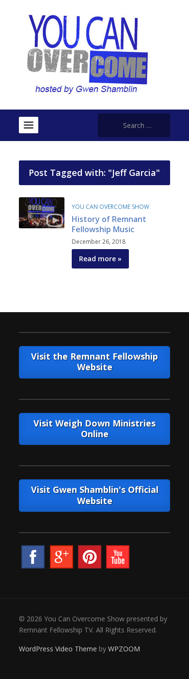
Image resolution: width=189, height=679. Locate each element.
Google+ (61, 556)
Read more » (100, 258)
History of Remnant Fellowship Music (109, 224)
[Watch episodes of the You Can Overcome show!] (87, 54)
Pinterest (89, 556)
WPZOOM (124, 648)
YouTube (117, 556)
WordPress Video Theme (58, 648)
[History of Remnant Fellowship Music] (41, 212)
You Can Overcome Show (110, 207)
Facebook (33, 556)
